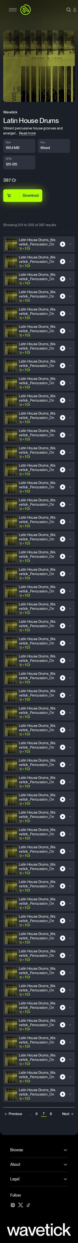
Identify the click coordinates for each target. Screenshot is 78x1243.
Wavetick (10, 112)
